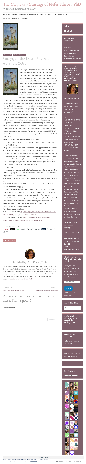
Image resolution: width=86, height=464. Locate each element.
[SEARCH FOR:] (72, 308)
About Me (6, 14)
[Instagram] (68, 30)
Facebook (25, 18)
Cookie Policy (33, 461)
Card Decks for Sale (10, 18)
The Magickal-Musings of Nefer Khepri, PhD (42, 4)
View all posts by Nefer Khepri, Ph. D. (21, 279)
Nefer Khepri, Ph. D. (19, 55)
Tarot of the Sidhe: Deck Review (13, 288)
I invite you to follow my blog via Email (72, 259)
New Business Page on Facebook (47, 288)
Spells (14, 14)
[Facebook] (65, 30)
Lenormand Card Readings (28, 14)
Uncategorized (10, 240)
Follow (68, 288)
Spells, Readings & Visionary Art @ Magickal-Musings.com (72, 319)
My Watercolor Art (61, 14)
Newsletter (77, 59)
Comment (52, 319)
